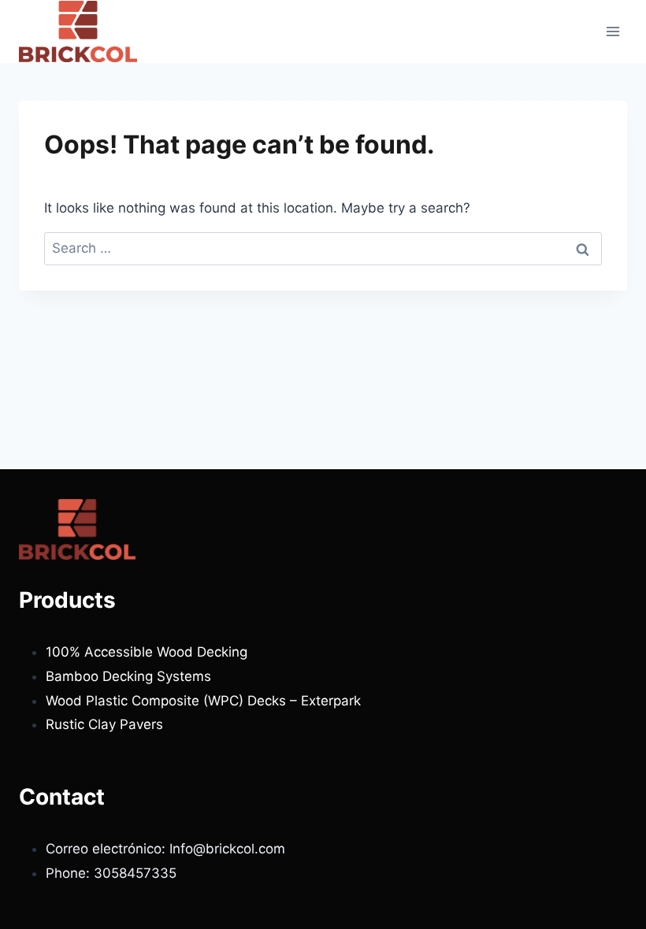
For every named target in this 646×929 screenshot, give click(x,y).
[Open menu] (612, 31)
